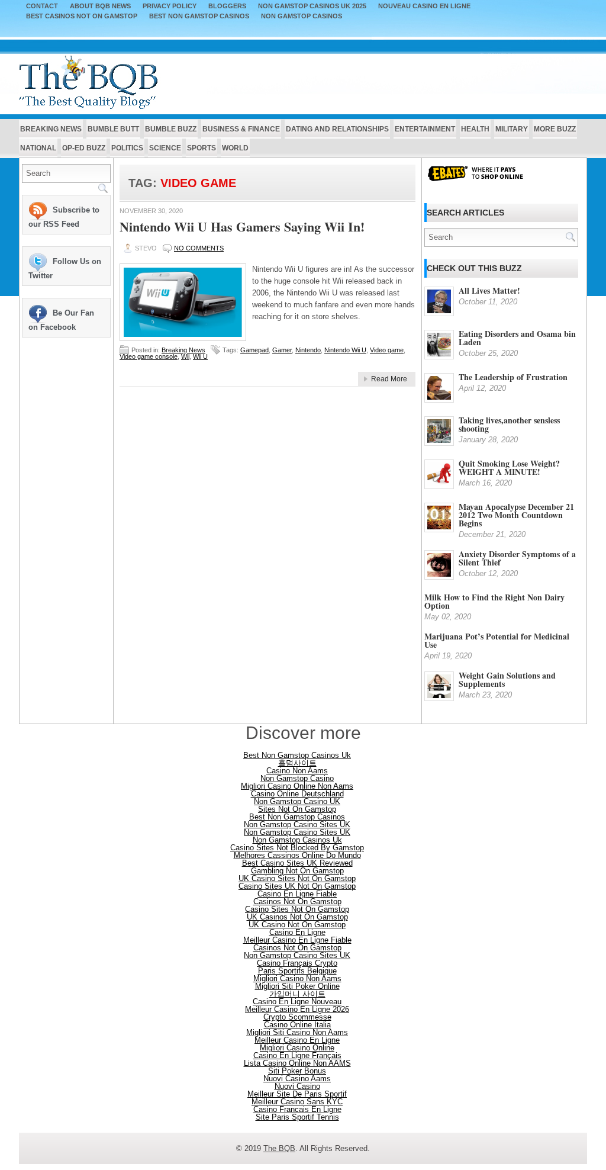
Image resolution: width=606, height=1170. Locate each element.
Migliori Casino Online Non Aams (297, 786)
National (38, 148)
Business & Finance (241, 129)
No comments (199, 248)
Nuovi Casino (297, 1086)
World (235, 148)
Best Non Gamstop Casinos (199, 16)
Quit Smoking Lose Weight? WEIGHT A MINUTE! (509, 467)
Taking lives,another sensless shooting (509, 424)
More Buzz (555, 129)
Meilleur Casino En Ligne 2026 (297, 1009)
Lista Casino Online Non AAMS (297, 1063)
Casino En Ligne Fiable (297, 893)
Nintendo (308, 349)
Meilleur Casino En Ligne (297, 1040)
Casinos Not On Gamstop (297, 901)
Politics (127, 148)
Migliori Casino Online (297, 1047)
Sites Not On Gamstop (297, 809)
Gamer (282, 349)
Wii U (200, 356)
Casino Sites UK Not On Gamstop (297, 886)
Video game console (149, 356)
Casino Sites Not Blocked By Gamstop (297, 847)
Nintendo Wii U (345, 349)
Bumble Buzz (170, 129)
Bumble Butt (113, 129)
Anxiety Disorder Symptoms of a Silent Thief (517, 558)
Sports (201, 148)
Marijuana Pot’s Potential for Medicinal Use (496, 640)
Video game (387, 349)
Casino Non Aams (297, 770)
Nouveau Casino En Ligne (424, 6)
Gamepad (254, 349)
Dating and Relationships (337, 129)
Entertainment (425, 129)
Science (165, 148)
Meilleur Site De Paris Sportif (297, 1093)
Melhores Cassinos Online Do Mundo (297, 855)
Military (511, 129)
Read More (389, 379)
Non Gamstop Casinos (301, 16)
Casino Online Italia (297, 1024)
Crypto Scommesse (297, 1016)
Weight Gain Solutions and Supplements (507, 679)
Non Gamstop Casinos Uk (297, 839)
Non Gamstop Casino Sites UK (297, 824)
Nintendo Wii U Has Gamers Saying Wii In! (242, 226)
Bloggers (227, 6)
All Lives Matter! (489, 290)
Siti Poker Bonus (297, 1070)
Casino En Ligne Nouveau (297, 1001)
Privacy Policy (169, 6)
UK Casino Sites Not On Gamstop (297, 878)
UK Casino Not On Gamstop (297, 924)
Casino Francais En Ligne (297, 1109)
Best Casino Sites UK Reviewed (297, 863)
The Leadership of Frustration (513, 377)
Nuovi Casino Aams (297, 1078)
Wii (185, 356)
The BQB (279, 1148)
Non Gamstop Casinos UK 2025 (312, 6)
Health (475, 129)
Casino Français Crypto (297, 963)
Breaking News (51, 129)
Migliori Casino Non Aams (297, 978)
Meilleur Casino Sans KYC (297, 1101)
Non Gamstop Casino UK (297, 801)
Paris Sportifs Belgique (297, 970)
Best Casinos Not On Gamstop (81, 16)
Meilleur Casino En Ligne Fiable (297, 940)
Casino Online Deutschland (297, 793)
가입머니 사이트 (297, 993)
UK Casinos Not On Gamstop (297, 916)
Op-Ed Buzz (83, 148)
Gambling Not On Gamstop (297, 870)
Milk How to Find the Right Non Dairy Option (494, 601)
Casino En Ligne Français (297, 1055)
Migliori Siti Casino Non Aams (297, 1032)
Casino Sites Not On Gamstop (297, 909)
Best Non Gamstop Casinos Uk (297, 755)
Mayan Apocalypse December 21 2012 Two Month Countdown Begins (516, 514)
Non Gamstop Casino (297, 778)
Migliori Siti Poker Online (297, 986)
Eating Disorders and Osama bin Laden (517, 337)
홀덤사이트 (297, 762)
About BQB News (100, 6)
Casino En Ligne (297, 932)
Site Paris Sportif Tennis (297, 1117)
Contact (42, 6)
